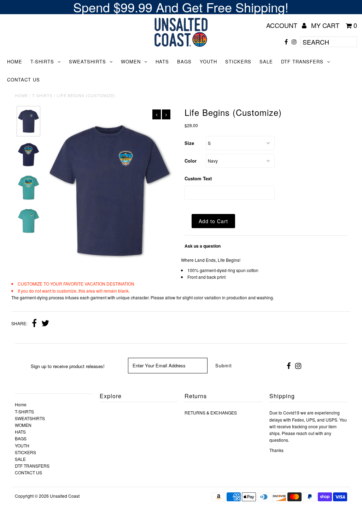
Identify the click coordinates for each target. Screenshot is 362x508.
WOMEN (131, 61)
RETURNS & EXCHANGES (211, 413)
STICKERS (238, 61)
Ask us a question (203, 246)
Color (191, 160)
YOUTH (208, 61)
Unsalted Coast (65, 496)
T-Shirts (42, 95)
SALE (266, 61)
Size (189, 143)
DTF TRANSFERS (302, 61)
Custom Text (198, 178)
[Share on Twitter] (45, 324)
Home (14, 61)
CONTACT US (23, 79)
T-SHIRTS (42, 61)
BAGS (184, 61)
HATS (162, 61)
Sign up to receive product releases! (68, 366)
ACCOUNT (282, 25)
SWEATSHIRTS (87, 61)
